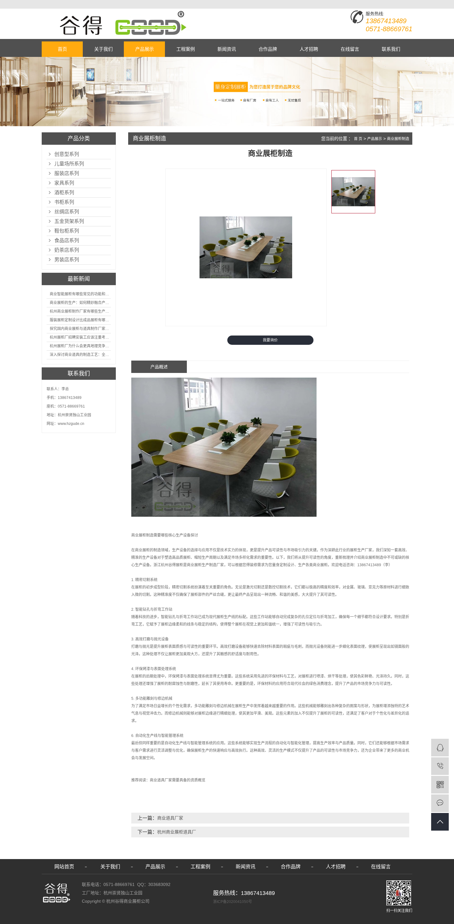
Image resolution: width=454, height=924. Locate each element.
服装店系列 (66, 173)
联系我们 (391, 49)
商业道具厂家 (170, 817)
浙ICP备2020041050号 (232, 902)
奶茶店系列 (66, 250)
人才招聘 (309, 49)
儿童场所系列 (69, 163)
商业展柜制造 (398, 139)
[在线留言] (440, 803)
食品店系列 (66, 240)
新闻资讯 (226, 49)
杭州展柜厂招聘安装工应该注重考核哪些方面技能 (80, 337)
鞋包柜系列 (66, 230)
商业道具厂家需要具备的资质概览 (177, 780)
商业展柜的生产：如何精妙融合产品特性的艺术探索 (80, 303)
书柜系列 (64, 202)
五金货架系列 (69, 221)
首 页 (358, 139)
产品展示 (144, 49)
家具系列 (64, 183)
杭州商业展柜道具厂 (176, 831)
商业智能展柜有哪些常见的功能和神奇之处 (80, 294)
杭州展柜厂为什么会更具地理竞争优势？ (80, 346)
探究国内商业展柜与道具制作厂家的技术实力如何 (80, 329)
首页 (62, 49)
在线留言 (350, 49)
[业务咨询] (440, 747)
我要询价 (270, 340)
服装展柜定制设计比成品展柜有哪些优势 (80, 320)
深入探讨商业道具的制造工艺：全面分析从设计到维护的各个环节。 (80, 355)
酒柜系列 (64, 192)
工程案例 (185, 49)
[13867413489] (440, 766)
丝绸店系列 (66, 211)
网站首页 (64, 866)
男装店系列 (66, 259)
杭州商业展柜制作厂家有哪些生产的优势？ (80, 311)
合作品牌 (268, 49)
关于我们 (103, 49)
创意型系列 (66, 154)
